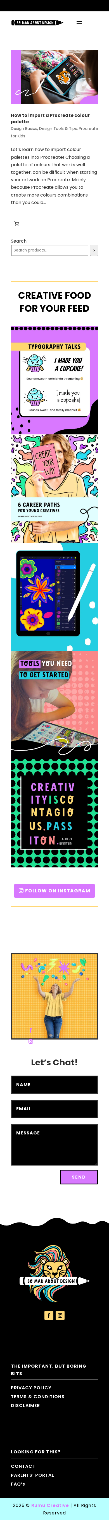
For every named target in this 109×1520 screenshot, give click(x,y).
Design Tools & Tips (58, 128)
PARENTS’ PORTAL (32, 1475)
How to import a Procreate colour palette (50, 118)
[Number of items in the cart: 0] (16, 223)
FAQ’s (18, 1484)
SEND (79, 1177)
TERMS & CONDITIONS (38, 1396)
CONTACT (23, 1466)
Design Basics (24, 128)
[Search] (94, 250)
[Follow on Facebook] (30, 1030)
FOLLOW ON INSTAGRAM (57, 890)
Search (19, 241)
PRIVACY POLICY (31, 1388)
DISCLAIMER (25, 1405)
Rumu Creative (50, 1505)
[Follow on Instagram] (30, 1041)
